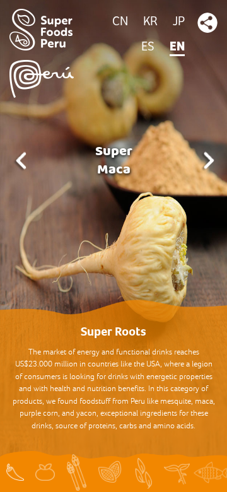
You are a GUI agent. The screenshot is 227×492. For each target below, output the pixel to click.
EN (177, 47)
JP (179, 22)
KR (150, 22)
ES (147, 47)
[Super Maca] (113, 245)
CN (120, 22)
